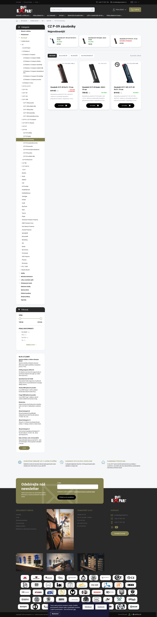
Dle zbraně (24, 38)
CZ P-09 (24, 129)
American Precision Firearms (30, 219)
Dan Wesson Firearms (28, 226)
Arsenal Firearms (26, 230)
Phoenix (24, 260)
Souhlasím (101, 607)
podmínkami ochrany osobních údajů (84, 491)
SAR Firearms (26, 256)
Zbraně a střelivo (26, 31)
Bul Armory (25, 250)
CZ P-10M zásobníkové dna (31, 116)
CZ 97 (24, 169)
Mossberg (25, 240)
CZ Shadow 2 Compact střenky (32, 61)
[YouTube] (116, 527)
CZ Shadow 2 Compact (28, 54)
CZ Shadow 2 (26, 51)
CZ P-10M (25, 99)
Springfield (25, 233)
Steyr (23, 209)
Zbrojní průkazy (25, 296)
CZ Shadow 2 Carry (27, 83)
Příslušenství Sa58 (26, 283)
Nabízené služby (26, 286)
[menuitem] (23, 15)
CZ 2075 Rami (26, 48)
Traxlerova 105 (81, 514)
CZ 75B (24, 163)
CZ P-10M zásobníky (29, 113)
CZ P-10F (25, 93)
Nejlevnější (63, 55)
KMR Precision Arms (27, 223)
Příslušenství (25, 34)
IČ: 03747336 (81, 520)
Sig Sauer (24, 206)
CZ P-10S (25, 96)
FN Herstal (25, 253)
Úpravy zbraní (25, 290)
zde (74, 609)
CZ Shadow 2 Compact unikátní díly (33, 68)
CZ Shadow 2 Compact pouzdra (32, 79)
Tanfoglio (24, 196)
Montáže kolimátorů (27, 276)
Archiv (24, 448)
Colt (23, 183)
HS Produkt (25, 186)
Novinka (25, 337)
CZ (22, 44)
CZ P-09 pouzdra (28, 146)
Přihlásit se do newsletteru (66, 497)
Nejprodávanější (87, 55)
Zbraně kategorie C (24, 429)
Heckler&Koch (26, 189)
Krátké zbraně (25, 41)
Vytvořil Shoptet (122, 614)
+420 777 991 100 (119, 518)
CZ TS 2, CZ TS (26, 86)
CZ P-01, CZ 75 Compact (29, 119)
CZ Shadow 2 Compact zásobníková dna (33, 72)
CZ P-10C (25, 89)
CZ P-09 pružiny (27, 153)
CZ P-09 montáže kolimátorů (31, 149)
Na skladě (25, 332)
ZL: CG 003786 (81, 526)
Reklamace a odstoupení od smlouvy (26, 529)
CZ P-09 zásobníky (28, 139)
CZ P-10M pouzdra (28, 103)
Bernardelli (25, 236)
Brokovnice (22, 402)
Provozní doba (28, 2)
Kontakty (18, 2)
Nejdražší (74, 55)
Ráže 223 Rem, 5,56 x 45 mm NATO (29, 438)
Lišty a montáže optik (27, 280)
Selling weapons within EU (26, 370)
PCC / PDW (24, 266)
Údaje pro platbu (20, 526)
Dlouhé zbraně (25, 270)
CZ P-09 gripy (27, 136)
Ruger (23, 216)
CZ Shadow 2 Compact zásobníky (32, 64)
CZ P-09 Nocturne (27, 159)
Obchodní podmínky (21, 520)
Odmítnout (88, 607)
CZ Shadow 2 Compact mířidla (31, 58)
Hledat (92, 9)
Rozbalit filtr (30, 344)
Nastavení (55, 614)
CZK (135, 2)
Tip (23, 340)
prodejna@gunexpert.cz (121, 515)
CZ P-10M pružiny (28, 109)
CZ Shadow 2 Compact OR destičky (33, 76)
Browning (24, 263)
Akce (24, 335)
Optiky (23, 273)
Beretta (24, 173)
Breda (23, 246)
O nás (36, 2)
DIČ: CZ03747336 (82, 523)
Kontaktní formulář (119, 533)
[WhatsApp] (112, 527)
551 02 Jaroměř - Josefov (84, 517)
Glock (23, 176)
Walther (24, 179)
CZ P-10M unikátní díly (29, 106)
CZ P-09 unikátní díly (29, 156)
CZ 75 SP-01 (25, 166)
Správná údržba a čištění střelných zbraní (29, 360)
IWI (23, 243)
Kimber (24, 199)
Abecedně (52, 55)
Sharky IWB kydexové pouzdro (27, 387)
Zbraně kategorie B (24, 411)
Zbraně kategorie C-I (25, 420)
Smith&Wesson (26, 193)
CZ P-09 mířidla (27, 133)
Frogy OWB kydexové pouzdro (27, 395)
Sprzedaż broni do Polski (26, 379)
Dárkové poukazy (26, 293)
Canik (23, 203)
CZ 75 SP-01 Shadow (28, 123)
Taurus (24, 213)
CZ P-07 (24, 126)
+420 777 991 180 (119, 522)
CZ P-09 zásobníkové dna (30, 143)
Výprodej (23, 300)
